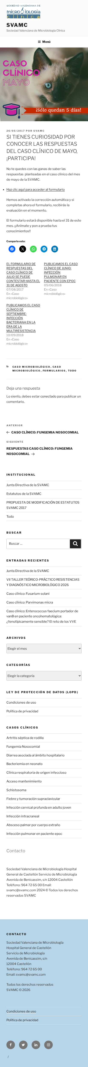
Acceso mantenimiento (24, 781)
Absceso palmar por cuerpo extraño (33, 825)
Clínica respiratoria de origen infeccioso (36, 773)
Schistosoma (16, 790)
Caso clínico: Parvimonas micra (29, 602)
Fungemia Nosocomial (23, 747)
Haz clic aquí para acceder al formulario (35, 190)
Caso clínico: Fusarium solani (28, 594)
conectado (48, 396)
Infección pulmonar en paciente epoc (34, 834)
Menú (46, 41)
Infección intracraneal (22, 816)
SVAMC (17, 25)
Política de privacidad (22, 711)
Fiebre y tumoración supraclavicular (33, 799)
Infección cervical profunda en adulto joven (38, 807)
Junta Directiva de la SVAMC (27, 485)
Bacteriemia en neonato (24, 764)
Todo (72, 370)
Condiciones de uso (21, 702)
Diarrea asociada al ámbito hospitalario (35, 755)
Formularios (54, 370)
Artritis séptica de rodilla (25, 738)
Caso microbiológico (31, 366)
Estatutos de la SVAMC (23, 494)
